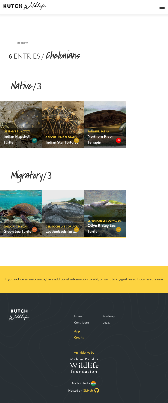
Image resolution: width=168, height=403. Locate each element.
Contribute (81, 323)
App (77, 331)
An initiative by (84, 353)
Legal (106, 323)
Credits (79, 337)
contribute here (151, 279)
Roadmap (109, 316)
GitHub (88, 391)
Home (78, 316)
